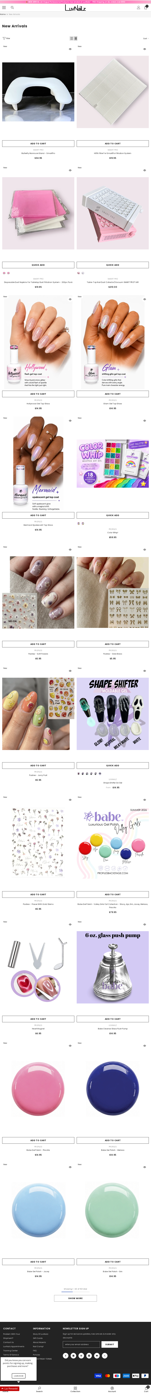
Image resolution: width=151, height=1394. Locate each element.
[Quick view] (70, 49)
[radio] (4, 273)
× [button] (35, 1355)
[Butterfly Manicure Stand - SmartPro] (38, 92)
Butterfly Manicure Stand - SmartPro (38, 153)
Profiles (38, 400)
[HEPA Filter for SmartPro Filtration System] (113, 92)
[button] (72, 38)
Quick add (38, 265)
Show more (75, 1298)
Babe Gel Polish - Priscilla (38, 1150)
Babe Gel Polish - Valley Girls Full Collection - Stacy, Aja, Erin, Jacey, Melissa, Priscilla (113, 906)
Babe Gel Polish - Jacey (38, 1271)
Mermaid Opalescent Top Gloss (38, 525)
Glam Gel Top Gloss (112, 403)
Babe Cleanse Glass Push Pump (113, 1028)
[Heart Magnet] (38, 967)
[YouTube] (97, 1356)
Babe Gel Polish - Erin (112, 1271)
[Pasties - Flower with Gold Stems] (38, 843)
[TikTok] (89, 1356)
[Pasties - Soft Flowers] (38, 593)
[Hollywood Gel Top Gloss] (38, 342)
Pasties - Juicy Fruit (38, 775)
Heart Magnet (38, 1028)
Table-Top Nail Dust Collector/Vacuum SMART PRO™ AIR (113, 282)
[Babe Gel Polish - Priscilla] (38, 1089)
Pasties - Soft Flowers (38, 654)
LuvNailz (113, 779)
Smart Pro (38, 150)
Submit (109, 1344)
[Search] (12, 7)
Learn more (18, 1376)
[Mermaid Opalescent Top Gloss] (38, 464)
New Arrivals (14, 14)
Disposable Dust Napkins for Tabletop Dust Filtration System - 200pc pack (38, 282)
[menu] (4, 7)
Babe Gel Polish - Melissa (112, 1150)
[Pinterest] (81, 1356)
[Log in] (138, 7)
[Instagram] (73, 1356)
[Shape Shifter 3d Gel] (113, 714)
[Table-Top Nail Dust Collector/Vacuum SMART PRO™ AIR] (113, 213)
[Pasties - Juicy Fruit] (38, 714)
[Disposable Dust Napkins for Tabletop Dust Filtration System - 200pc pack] (38, 213)
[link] (112, 1389)
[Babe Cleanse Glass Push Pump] (113, 967)
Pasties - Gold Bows (112, 654)
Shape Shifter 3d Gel (112, 783)
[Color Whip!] (113, 464)
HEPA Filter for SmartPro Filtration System (112, 153)
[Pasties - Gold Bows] (113, 593)
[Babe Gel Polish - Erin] (113, 1210)
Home (2, 14)
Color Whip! (112, 532)
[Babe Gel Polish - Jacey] (38, 1210)
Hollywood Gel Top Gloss (38, 403)
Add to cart (38, 143)
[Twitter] (104, 1356)
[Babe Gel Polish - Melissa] (113, 1089)
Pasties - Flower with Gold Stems (38, 904)
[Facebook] (65, 1356)
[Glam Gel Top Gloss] (113, 342)
